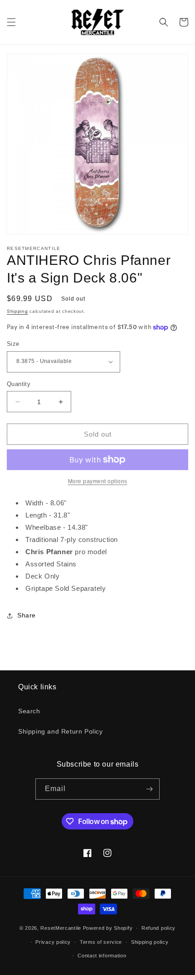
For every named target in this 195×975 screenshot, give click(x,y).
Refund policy (158, 928)
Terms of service (101, 942)
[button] (11, 22)
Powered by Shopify (108, 928)
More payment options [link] (97, 481)
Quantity (18, 384)
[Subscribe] (149, 789)
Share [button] (26, 615)
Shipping (17, 311)
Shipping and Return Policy (60, 731)
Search (29, 711)
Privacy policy (53, 942)
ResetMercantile (60, 928)
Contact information (102, 955)
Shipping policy (150, 942)
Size (13, 343)
